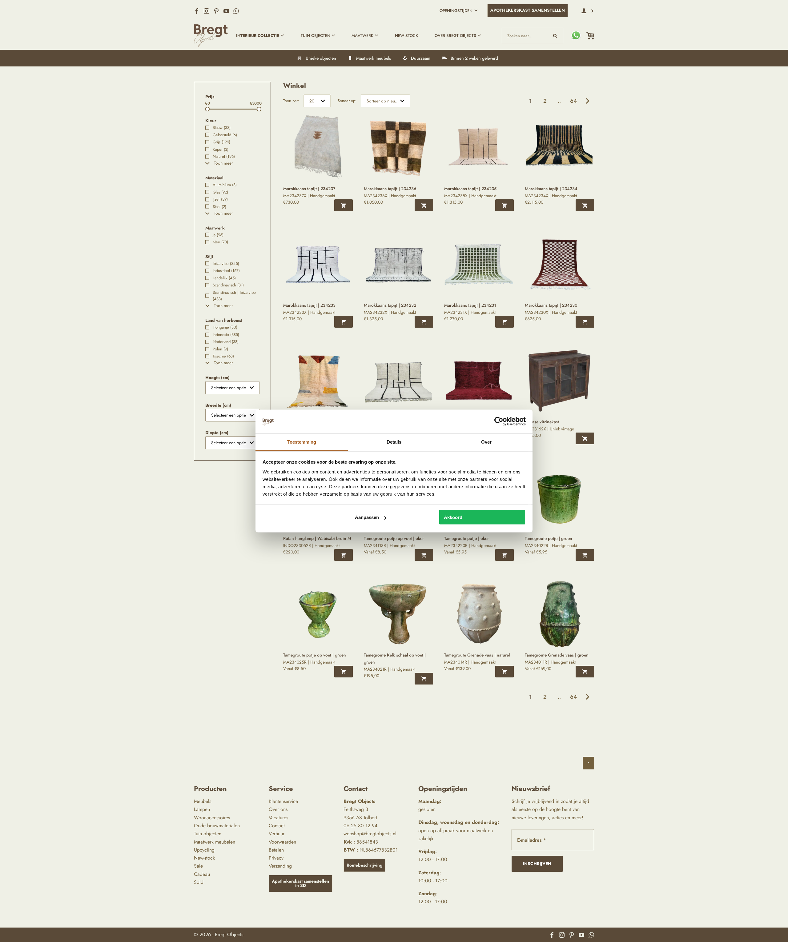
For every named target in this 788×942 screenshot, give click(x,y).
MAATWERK (362, 35)
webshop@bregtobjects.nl (370, 833)
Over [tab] (486, 441)
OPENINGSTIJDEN (456, 11)
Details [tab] (394, 441)
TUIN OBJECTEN (315, 35)
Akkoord (453, 517)
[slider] (207, 109)
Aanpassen (367, 517)
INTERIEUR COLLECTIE (257, 35)
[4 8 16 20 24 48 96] (317, 100)
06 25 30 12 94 (360, 825)
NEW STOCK (406, 35)
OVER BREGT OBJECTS (455, 35)
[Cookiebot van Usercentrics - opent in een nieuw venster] (499, 421)
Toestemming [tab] (301, 441)
